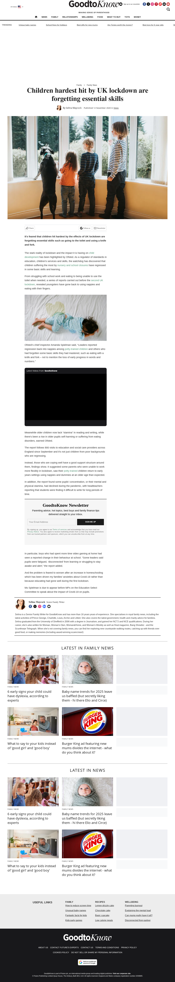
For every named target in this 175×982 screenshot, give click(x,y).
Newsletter (101, 228)
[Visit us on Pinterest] (156, 4)
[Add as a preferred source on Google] (87, 962)
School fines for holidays (56, 25)
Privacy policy (129, 947)
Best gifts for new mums (87, 25)
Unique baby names (27, 25)
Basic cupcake (102, 915)
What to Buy (113, 17)
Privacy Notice (33, 532)
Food (100, 17)
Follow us (86, 228)
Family (54, 17)
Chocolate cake (102, 910)
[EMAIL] (49, 606)
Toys (127, 17)
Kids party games (73, 920)
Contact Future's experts (64, 947)
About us (43, 947)
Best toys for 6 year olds (153, 25)
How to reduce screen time (78, 905)
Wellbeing (87, 17)
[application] (66, 397)
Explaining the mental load (138, 910)
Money (137, 17)
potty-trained (71, 471)
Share (31, 228)
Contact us (87, 947)
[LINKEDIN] (45, 606)
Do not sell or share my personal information (96, 952)
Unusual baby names (75, 910)
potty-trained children (76, 349)
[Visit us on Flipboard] (160, 4)
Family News (92, 85)
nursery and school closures (72, 265)
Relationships (70, 17)
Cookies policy (61, 952)
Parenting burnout (133, 905)
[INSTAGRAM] (40, 606)
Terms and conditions (107, 947)
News (44, 17)
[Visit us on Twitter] (148, 4)
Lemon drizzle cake (104, 905)
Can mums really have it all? (138, 915)
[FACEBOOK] (31, 606)
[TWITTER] (35, 606)
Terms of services (60, 530)
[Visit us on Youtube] (168, 4)
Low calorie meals (104, 920)
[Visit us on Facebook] (144, 4)
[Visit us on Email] (164, 4)
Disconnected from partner (138, 920)
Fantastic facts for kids (76, 915)
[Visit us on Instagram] (152, 4)
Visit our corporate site (122, 973)
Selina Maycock (73, 107)
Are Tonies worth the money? (120, 25)
